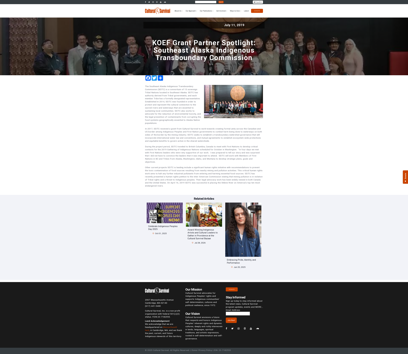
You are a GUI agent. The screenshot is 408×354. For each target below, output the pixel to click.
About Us (178, 11)
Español (258, 2)
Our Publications (206, 11)
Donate (257, 11)
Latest (246, 11)
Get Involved (221, 11)
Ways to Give (235, 11)
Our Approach (191, 11)
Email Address (233, 310)
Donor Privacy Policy (202, 350)
